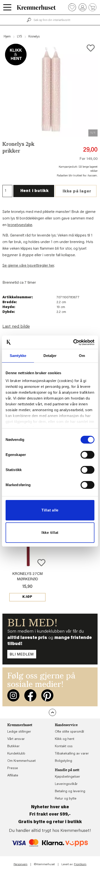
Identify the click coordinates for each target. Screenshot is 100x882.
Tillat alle (50, 510)
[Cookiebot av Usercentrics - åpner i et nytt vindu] (73, 342)
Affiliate (12, 775)
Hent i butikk (34, 191)
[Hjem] (36, 7)
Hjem (7, 36)
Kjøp (27, 597)
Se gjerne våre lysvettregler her (28, 266)
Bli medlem (22, 654)
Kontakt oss (64, 746)
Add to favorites (91, 48)
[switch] (87, 455)
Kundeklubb (16, 753)
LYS (19, 36)
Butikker (13, 746)
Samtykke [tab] (18, 356)
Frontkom (80, 864)
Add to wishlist (41, 563)
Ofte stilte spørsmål (69, 732)
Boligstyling (63, 761)
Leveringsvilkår (66, 784)
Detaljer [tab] (50, 356)
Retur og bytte (65, 798)
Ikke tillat (50, 532)
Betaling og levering (70, 791)
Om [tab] (82, 356)
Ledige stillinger (19, 732)
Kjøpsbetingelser (67, 777)
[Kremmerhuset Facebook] (30, 695)
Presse (12, 768)
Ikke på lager (77, 191)
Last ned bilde (16, 327)
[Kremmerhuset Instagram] (13, 695)
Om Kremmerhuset (21, 761)
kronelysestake (20, 225)
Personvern (20, 864)
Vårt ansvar (16, 739)
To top (52, 712)
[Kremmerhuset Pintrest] (47, 695)
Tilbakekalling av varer (72, 753)
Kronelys (34, 36)
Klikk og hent (64, 739)
